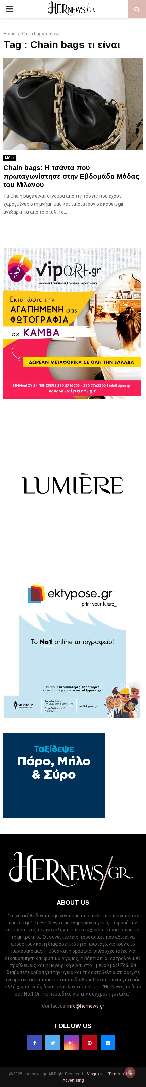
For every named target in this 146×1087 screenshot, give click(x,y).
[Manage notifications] (130, 1072)
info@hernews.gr (85, 1006)
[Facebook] (34, 1042)
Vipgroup (94, 1074)
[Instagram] (71, 1042)
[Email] (108, 1042)
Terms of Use (120, 1074)
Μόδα (9, 158)
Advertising (73, 1080)
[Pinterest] (89, 1042)
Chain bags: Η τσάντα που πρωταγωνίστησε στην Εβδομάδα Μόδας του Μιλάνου (71, 176)
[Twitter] (52, 1042)
